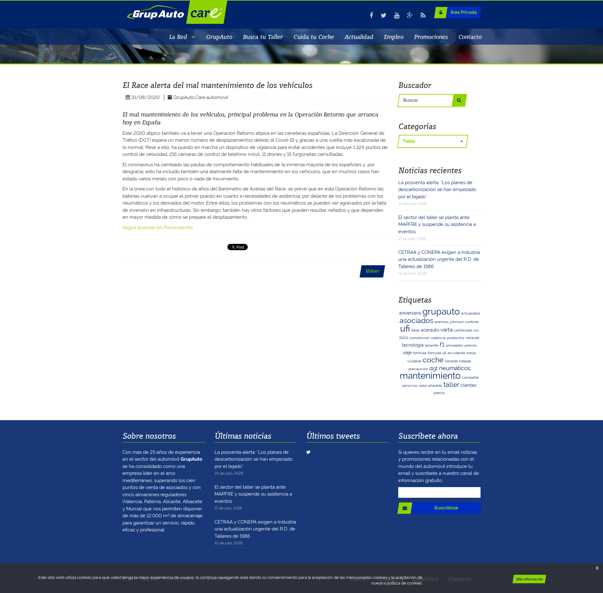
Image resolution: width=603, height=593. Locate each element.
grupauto (441, 311)
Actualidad (359, 36)
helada (465, 361)
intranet (472, 338)
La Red (178, 36)
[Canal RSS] (423, 15)
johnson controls (464, 322)
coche (433, 359)
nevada (451, 361)
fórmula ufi (437, 353)
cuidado (414, 361)
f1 (442, 344)
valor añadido (430, 385)
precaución (418, 369)
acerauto (430, 329)
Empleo (393, 36)
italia (415, 330)
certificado (463, 330)
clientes (468, 385)
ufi (405, 328)
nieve (471, 353)
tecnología (413, 345)
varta (446, 330)
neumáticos (454, 368)
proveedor (454, 345)
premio (470, 345)
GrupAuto (219, 36)
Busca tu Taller (263, 36)
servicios (409, 385)
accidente (456, 353)
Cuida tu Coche (313, 36)
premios (442, 322)
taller (451, 384)
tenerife (431, 345)
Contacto (469, 36)
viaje (407, 352)
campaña (470, 377)
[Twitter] (384, 15)
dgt (433, 368)
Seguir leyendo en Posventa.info (157, 227)
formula (419, 353)
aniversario (410, 313)
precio (439, 393)
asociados (416, 320)
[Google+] (410, 15)
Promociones (431, 36)
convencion (419, 338)
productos (455, 338)
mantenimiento (430, 376)
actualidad (470, 313)
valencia (438, 338)
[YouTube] (396, 15)
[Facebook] (371, 15)
